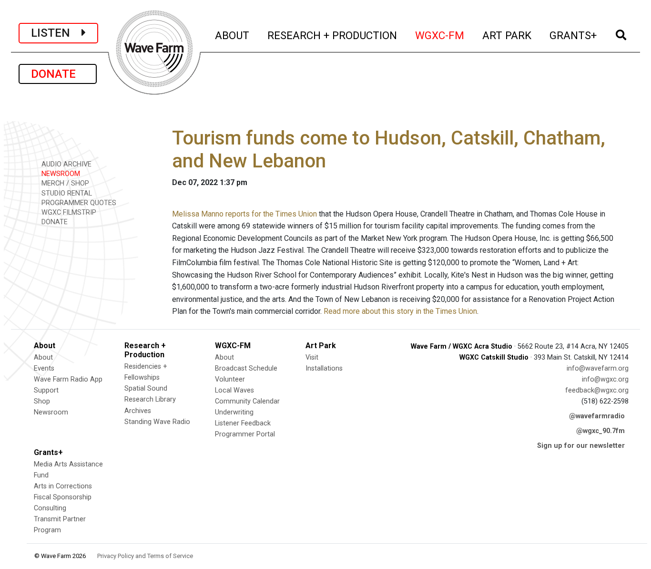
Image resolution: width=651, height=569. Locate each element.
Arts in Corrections (63, 486)
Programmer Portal (245, 434)
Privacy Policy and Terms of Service (145, 555)
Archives (137, 411)
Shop (42, 401)
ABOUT (232, 35)
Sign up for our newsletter (581, 446)
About (43, 357)
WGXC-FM (440, 35)
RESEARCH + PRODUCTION (332, 35)
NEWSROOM (60, 174)
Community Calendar (247, 401)
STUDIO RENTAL (66, 193)
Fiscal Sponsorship (63, 497)
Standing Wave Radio (157, 422)
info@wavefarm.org (598, 368)
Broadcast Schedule (246, 368)
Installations (324, 368)
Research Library (150, 399)
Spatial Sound (145, 388)
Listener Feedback (243, 423)
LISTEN (56, 33)
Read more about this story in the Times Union (400, 311)
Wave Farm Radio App (68, 379)
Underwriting (234, 412)
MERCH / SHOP (64, 183)
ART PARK (507, 35)
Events (44, 368)
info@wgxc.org (605, 379)
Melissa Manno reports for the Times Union (244, 213)
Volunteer (230, 379)
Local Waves (234, 390)
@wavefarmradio (597, 416)
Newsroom (51, 412)
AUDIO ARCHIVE (66, 164)
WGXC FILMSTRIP (68, 212)
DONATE (57, 74)
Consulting (50, 508)
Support (46, 390)
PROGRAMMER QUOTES (78, 203)
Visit (311, 357)
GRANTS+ (573, 35)
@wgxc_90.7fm (600, 431)
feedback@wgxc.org (597, 390)
